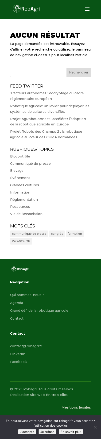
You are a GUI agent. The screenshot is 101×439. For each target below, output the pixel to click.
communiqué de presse (29, 233)
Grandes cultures (24, 185)
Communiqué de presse (30, 163)
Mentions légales (76, 407)
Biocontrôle (20, 156)
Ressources (20, 207)
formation (75, 233)
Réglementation (24, 200)
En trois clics (57, 395)
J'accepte (27, 432)
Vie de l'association (26, 214)
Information (20, 192)
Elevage (16, 170)
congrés (57, 233)
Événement (20, 178)
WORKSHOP (21, 241)
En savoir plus (71, 432)
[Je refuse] (95, 427)
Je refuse (47, 432)
